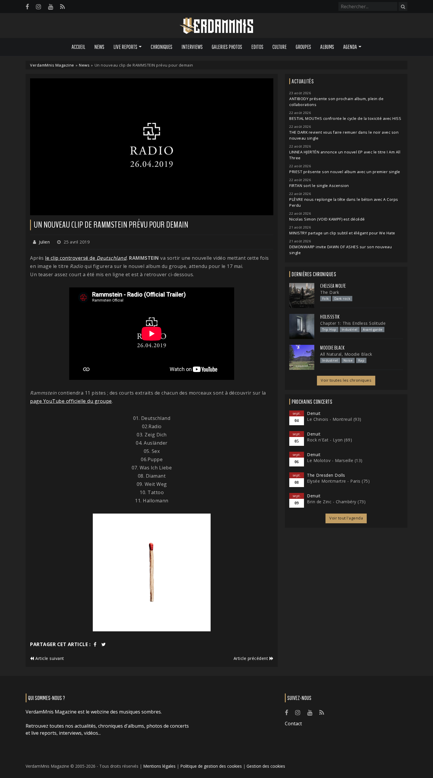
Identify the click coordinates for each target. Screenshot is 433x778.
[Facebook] (27, 7)
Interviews (192, 47)
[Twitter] (103, 644)
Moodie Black (332, 347)
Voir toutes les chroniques (346, 380)
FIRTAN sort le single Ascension (319, 185)
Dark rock (342, 299)
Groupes (303, 47)
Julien (44, 242)
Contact (293, 723)
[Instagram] (38, 7)
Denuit (313, 413)
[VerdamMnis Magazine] (216, 26)
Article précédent (252, 658)
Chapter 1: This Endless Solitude (353, 323)
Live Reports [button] (125, 47)
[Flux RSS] (62, 7)
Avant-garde (373, 329)
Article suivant (49, 658)
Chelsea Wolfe (333, 285)
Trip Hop (329, 329)
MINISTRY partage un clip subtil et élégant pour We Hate (342, 233)
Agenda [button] (350, 47)
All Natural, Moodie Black (346, 354)
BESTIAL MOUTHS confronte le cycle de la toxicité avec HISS (345, 118)
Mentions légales (159, 766)
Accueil (78, 47)
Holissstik (329, 316)
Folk (325, 299)
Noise (348, 360)
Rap (361, 360)
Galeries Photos (227, 47)
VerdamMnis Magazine (52, 65)
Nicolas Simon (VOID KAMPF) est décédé (327, 219)
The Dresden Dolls (326, 475)
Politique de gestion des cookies (211, 766)
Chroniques (161, 47)
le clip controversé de (85, 258)
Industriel (350, 329)
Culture (279, 47)
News (99, 47)
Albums (327, 47)
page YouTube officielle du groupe (71, 401)
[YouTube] (50, 7)
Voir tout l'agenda (346, 518)
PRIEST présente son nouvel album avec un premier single (344, 171)
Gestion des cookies (266, 766)
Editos (257, 47)
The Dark (329, 292)
